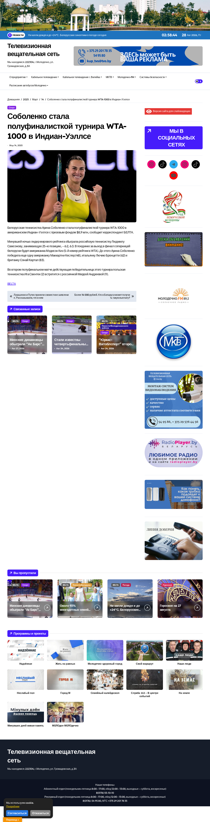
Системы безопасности (152, 77)
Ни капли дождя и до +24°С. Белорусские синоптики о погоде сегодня (125, 612)
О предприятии (17, 77)
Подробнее (12, 806)
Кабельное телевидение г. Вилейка (81, 77)
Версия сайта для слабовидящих (171, 111)
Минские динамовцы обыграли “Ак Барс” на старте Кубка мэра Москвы (26, 346)
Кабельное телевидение (44, 77)
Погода (126, 585)
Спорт (12, 107)
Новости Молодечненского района (115, 327)
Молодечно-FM (126, 77)
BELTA (11, 284)
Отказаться (40, 813)
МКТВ (109, 77)
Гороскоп (167, 585)
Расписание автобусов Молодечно (27, 85)
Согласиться (17, 813)
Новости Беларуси (82, 585)
